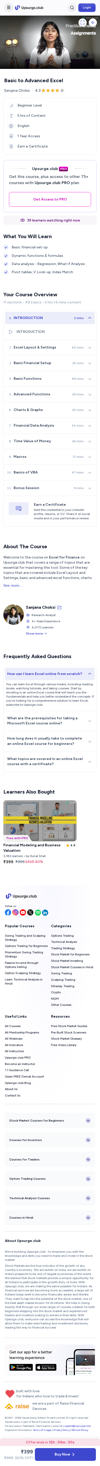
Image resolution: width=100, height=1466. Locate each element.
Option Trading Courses (27, 1178)
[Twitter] (30, 912)
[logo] (29, 7)
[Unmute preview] (93, 22)
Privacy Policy (61, 1430)
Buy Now (62, 1454)
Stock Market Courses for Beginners (36, 1120)
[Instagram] (15, 912)
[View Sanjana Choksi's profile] (59, 607)
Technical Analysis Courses (29, 1198)
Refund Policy (80, 1430)
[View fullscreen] (82, 22)
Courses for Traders (24, 1159)
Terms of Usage (42, 1430)
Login (87, 7)
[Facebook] (8, 912)
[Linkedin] (45, 913)
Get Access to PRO (50, 199)
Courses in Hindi (21, 1217)
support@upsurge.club (77, 1426)
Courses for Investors (25, 1140)
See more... (12, 585)
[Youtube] (23, 912)
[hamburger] (8, 7)
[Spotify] (38, 913)
